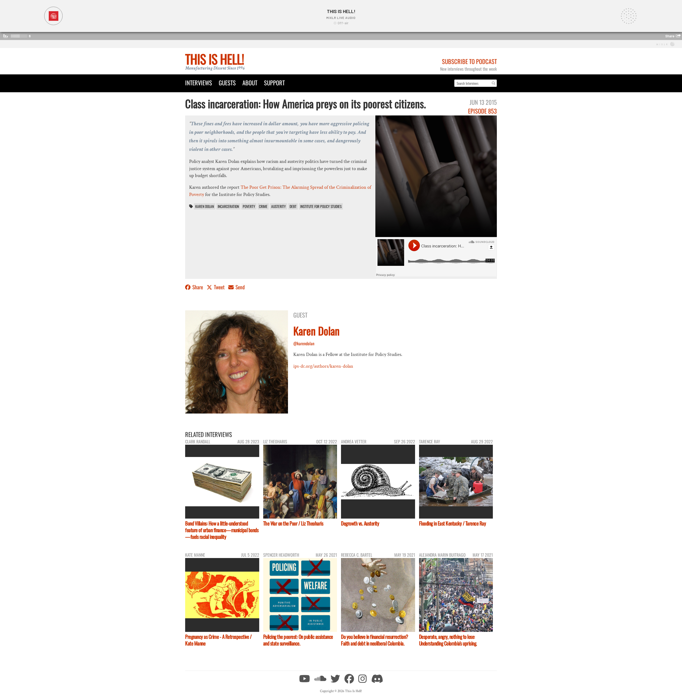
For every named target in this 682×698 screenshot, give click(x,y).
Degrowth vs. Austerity (360, 523)
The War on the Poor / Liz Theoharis (293, 523)
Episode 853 (482, 110)
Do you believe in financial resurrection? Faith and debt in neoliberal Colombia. (374, 640)
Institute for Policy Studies (321, 206)
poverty (249, 206)
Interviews (198, 82)
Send (239, 287)
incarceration (228, 206)
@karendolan (303, 343)
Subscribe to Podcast (469, 61)
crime (263, 206)
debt (293, 206)
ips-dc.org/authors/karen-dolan (323, 366)
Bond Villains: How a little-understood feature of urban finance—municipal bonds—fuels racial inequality (221, 529)
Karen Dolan (204, 206)
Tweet (219, 287)
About (249, 82)
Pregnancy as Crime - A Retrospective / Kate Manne (218, 640)
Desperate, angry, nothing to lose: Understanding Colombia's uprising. (448, 640)
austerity (278, 206)
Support (274, 82)
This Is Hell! (214, 58)
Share (197, 287)
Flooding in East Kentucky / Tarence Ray (452, 523)
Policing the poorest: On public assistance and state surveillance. (298, 640)
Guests (227, 82)
